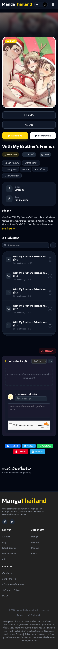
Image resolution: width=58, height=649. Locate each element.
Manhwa (35, 542)
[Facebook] (4, 521)
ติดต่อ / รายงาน (9, 578)
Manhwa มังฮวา (12, 175)
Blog (4, 542)
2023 (47, 154)
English (20, 615)
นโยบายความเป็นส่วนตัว (13, 584)
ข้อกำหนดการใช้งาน (11, 590)
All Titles (6, 536)
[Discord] (12, 521)
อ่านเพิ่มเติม (7, 228)
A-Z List (5, 559)
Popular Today (9, 553)
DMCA (5, 595)
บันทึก (31, 115)
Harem (25, 169)
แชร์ (31, 124)
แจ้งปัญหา (49, 350)
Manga (34, 536)
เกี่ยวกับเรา (7, 573)
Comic (34, 553)
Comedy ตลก (10, 169)
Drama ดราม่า (31, 162)
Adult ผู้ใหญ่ (40, 169)
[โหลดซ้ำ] (50, 361)
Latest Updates (9, 548)
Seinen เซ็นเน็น (12, 162)
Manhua (35, 548)
